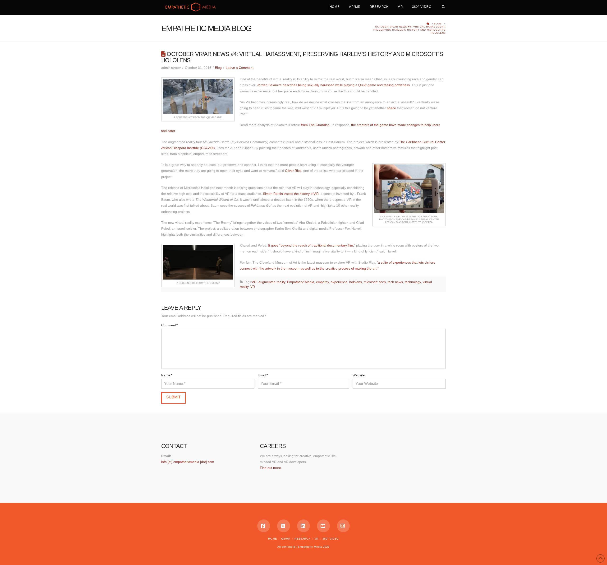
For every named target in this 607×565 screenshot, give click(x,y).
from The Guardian (315, 125)
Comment (169, 325)
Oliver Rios (293, 171)
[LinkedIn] (303, 525)
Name (166, 375)
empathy (322, 282)
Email (263, 375)
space (391, 108)
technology (413, 282)
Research (302, 538)
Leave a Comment (239, 68)
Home (272, 538)
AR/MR (285, 538)
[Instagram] (343, 525)
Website (359, 375)
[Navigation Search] (441, 6)
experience (339, 282)
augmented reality (271, 282)
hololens (355, 282)
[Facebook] (263, 525)
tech (382, 282)
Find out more (270, 468)
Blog (218, 68)
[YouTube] (323, 525)
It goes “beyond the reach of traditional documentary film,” (311, 245)
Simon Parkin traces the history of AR (291, 194)
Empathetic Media (300, 282)
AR (254, 282)
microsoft (370, 282)
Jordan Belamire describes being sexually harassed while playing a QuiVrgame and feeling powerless (333, 85)
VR (252, 287)
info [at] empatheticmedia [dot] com (187, 462)
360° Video (330, 538)
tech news (395, 282)
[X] (283, 525)
